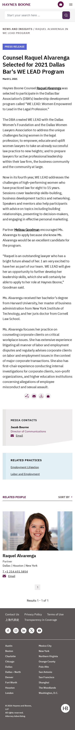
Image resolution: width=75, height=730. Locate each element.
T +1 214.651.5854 (15, 571)
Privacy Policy (33, 614)
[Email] (34, 396)
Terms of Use (55, 614)
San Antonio (45, 672)
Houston (18, 565)
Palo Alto (44, 666)
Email (19, 435)
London (9, 693)
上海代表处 (12, 619)
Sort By (64, 497)
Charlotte (10, 656)
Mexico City (45, 645)
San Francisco (46, 677)
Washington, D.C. (48, 693)
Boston (9, 651)
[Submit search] (66, 15)
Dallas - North (13, 672)
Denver (9, 677)
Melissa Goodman (27, 230)
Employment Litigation (25, 467)
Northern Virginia (48, 656)
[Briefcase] (61, 4)
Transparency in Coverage (40, 619)
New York (31, 565)
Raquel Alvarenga (49, 88)
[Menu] (70, 4)
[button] (48, 396)
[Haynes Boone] (17, 4)
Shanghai (44, 682)
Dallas (6, 565)
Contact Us (12, 614)
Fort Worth (11, 682)
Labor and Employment (25, 474)
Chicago (9, 661)
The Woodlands (47, 687)
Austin (8, 645)
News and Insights (17, 29)
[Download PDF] (41, 396)
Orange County (47, 661)
